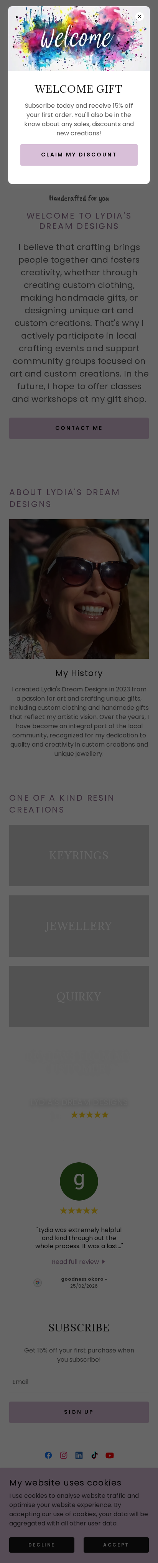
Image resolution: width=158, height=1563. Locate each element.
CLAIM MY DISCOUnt (79, 154)
